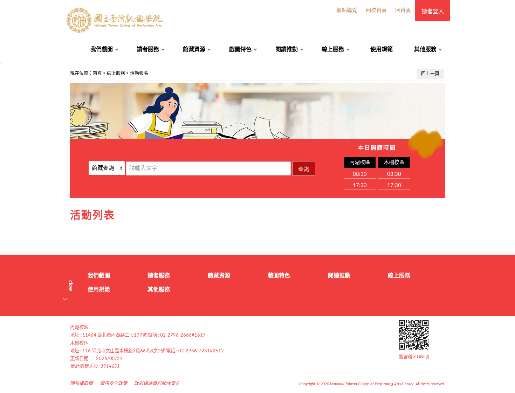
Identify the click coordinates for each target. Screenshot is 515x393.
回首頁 (403, 10)
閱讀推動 (286, 49)
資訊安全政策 (113, 383)
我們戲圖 (101, 49)
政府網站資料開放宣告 (157, 383)
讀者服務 (148, 49)
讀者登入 (432, 11)
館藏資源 (194, 49)
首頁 (97, 73)
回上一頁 (430, 73)
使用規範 (381, 49)
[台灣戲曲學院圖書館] (115, 20)
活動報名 (139, 73)
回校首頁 (376, 10)
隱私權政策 (81, 383)
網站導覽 (346, 10)
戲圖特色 (240, 49)
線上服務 (333, 49)
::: (4, 71)
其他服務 (425, 49)
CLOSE (71, 285)
